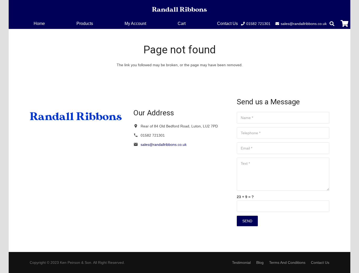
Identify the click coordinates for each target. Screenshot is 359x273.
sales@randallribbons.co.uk (164, 144)
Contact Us (320, 262)
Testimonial (241, 262)
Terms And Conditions (287, 262)
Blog (260, 262)
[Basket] (344, 23)
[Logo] (179, 9)
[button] (189, 23)
